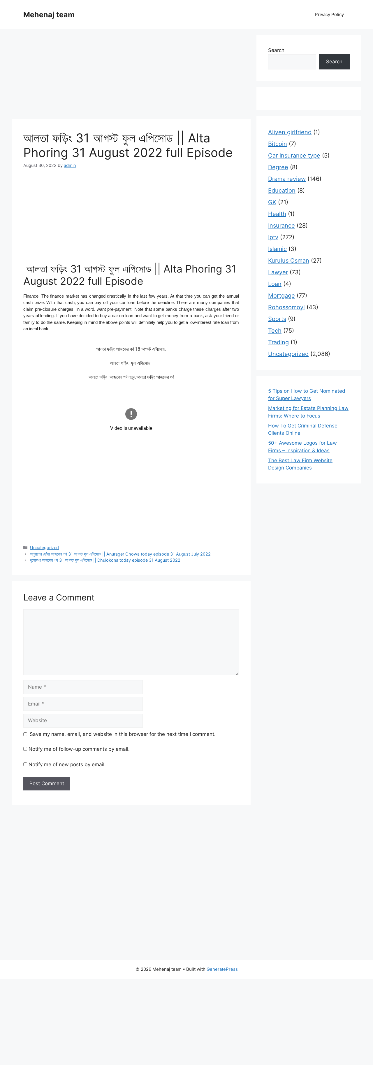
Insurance (281, 225)
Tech (274, 330)
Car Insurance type (294, 155)
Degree (278, 167)
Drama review (287, 178)
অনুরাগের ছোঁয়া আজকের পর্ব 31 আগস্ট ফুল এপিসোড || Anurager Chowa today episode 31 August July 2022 (120, 553)
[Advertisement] (131, 76)
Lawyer (278, 272)
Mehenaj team (49, 14)
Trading (278, 342)
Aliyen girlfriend (290, 132)
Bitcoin (277, 143)
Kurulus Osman (288, 260)
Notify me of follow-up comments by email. (79, 749)
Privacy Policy (329, 14)
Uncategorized (44, 547)
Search (276, 50)
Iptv (273, 237)
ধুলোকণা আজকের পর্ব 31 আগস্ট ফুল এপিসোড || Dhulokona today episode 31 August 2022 (105, 560)
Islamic (277, 248)
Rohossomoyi (286, 307)
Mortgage (281, 295)
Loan (274, 283)
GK (272, 202)
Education (281, 190)
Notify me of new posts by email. (67, 764)
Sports (277, 318)
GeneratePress (222, 969)
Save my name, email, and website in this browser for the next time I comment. (123, 734)
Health (277, 213)
